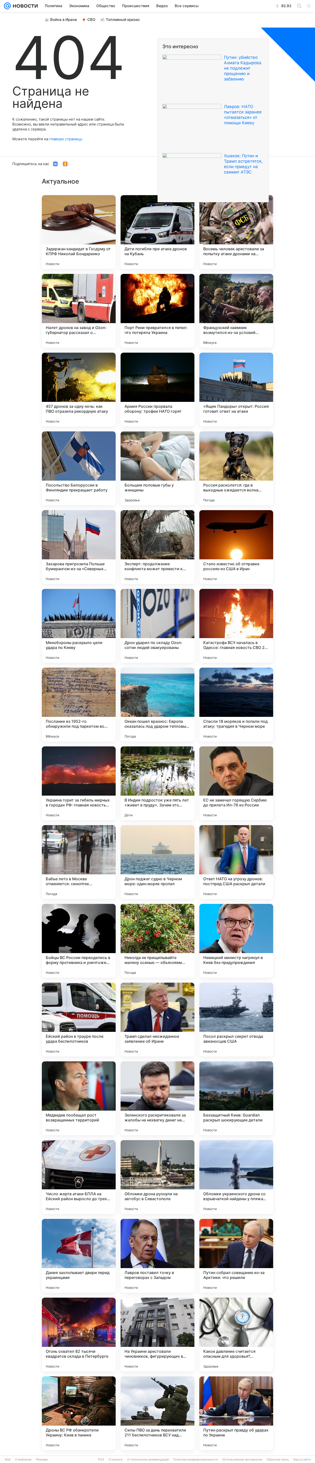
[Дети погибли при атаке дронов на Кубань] (157, 232)
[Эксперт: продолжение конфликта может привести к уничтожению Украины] (157, 547)
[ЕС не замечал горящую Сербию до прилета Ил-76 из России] (236, 783)
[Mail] (7, 6)
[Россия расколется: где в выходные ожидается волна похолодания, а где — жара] (236, 468)
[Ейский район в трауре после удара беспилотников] (79, 1019)
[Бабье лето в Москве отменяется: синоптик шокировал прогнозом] (79, 862)
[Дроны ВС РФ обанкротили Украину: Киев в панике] (79, 1413)
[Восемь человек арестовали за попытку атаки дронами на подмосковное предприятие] (236, 232)
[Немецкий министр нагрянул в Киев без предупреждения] (236, 941)
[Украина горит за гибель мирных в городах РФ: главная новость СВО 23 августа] (79, 783)
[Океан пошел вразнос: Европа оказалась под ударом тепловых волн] (157, 704)
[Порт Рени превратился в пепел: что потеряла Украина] (157, 311)
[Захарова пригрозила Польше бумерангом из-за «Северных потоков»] (79, 547)
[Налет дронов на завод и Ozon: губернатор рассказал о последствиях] (79, 311)
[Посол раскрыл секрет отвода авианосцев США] (236, 1019)
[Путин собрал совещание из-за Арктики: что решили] (236, 1256)
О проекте (116, 1459)
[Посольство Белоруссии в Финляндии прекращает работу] (79, 468)
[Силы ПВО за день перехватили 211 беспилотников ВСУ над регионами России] (157, 1413)
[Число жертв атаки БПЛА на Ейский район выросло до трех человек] (79, 1177)
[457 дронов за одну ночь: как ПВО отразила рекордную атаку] (79, 389)
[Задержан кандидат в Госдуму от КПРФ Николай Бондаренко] (79, 232)
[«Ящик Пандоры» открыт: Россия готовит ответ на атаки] (236, 389)
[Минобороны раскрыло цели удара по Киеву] (79, 626)
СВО (91, 19)
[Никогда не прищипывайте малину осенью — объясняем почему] (157, 941)
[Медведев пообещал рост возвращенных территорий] (79, 1098)
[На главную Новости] (24, 6)
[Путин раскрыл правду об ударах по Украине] (236, 1413)
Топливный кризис (123, 19)
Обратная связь (278, 1459)
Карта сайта (302, 1459)
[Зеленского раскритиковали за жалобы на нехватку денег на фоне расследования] (157, 1098)
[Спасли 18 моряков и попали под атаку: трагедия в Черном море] (236, 704)
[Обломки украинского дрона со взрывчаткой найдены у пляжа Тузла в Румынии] (236, 1177)
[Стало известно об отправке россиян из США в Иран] (236, 547)
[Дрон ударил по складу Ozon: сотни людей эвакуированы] (157, 626)
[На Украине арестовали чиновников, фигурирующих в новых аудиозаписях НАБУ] (157, 1334)
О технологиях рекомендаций (148, 1459)
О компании (23, 1459)
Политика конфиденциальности (195, 1459)
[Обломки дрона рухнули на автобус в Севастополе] (157, 1177)
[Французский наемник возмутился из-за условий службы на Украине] (236, 311)
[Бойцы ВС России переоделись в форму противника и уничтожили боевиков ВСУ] (79, 941)
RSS (101, 1459)
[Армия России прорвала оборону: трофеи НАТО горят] (157, 389)
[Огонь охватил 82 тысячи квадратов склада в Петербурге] (79, 1334)
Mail (8, 1459)
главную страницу (65, 139)
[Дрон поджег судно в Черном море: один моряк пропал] (157, 862)
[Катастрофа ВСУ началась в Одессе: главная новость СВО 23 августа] (236, 626)
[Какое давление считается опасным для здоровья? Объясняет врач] (236, 1334)
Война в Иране (63, 19)
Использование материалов (242, 1459)
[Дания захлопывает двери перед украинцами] (79, 1256)
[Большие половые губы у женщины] (157, 468)
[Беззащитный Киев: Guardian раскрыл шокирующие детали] (236, 1098)
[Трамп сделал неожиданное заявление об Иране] (157, 1019)
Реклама (42, 1459)
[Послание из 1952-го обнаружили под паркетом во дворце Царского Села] (79, 704)
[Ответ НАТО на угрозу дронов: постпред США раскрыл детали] (236, 862)
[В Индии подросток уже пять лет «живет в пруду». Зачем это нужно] (157, 783)
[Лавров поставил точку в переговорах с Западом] (157, 1256)
